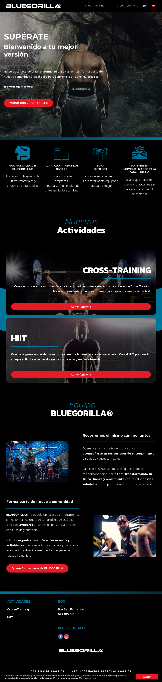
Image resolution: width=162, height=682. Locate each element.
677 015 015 (66, 614)
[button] (28, 103)
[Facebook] (60, 636)
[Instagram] (66, 636)
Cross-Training (18, 609)
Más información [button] (87, 678)
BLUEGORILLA (33, 6)
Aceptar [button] (147, 677)
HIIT (10, 617)
